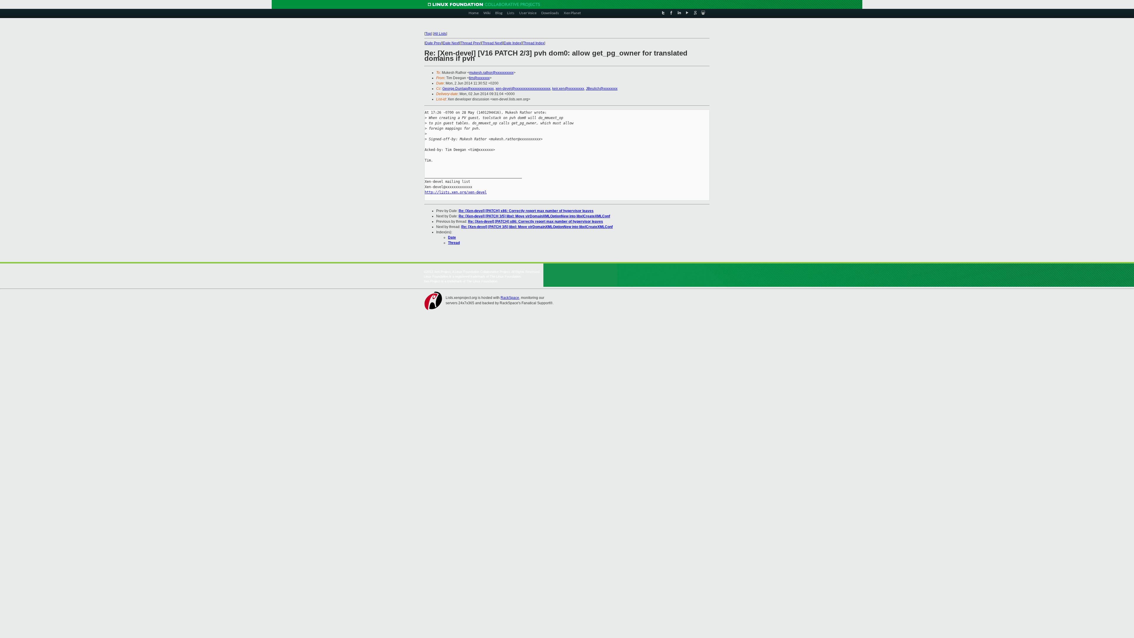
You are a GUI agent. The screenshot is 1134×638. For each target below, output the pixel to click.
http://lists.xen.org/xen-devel (456, 192)
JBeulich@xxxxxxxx (601, 89)
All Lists (440, 34)
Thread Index (533, 43)
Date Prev (433, 43)
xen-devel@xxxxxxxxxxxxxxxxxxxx (523, 89)
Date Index (512, 43)
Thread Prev (470, 43)
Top (428, 34)
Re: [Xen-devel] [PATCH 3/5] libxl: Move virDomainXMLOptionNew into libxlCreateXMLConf (534, 216)
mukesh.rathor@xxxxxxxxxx (491, 73)
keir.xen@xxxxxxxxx (568, 89)
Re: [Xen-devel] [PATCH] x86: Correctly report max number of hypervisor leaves (526, 211)
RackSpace (510, 298)
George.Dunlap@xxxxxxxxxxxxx (468, 89)
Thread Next (492, 43)
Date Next (451, 43)
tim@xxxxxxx (479, 78)
